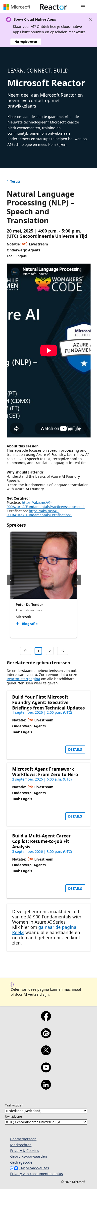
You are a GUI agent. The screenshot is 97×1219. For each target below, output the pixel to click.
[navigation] (25, 651)
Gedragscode (21, 1162)
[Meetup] (45, 1036)
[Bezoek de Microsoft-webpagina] (17, 6)
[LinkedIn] (45, 1088)
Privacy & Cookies (24, 1150)
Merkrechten (21, 1144)
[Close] (91, 20)
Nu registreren (25, 41)
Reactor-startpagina (23, 678)
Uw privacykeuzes (34, 1168)
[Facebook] (45, 1019)
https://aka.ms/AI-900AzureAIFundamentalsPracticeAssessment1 (46, 504)
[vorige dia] (10, 580)
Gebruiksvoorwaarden (28, 1156)
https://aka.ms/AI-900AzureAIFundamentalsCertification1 (39, 513)
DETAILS (75, 749)
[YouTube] (45, 1070)
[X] (45, 1053)
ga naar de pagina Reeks (44, 929)
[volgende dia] (77, 580)
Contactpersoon (23, 1139)
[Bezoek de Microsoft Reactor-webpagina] (53, 6)
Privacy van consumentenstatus (36, 1173)
